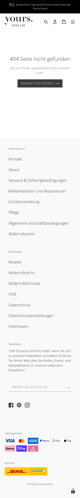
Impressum (18, 326)
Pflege (14, 212)
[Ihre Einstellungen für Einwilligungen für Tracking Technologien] (73, 491)
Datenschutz (20, 304)
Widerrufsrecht (22, 233)
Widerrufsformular (25, 283)
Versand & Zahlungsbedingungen (38, 180)
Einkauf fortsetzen (37, 83)
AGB (12, 294)
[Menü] (72, 21)
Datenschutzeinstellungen (31, 315)
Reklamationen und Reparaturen (37, 191)
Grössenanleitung (24, 201)
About (14, 169)
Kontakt (15, 159)
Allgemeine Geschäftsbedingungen (39, 223)
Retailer (15, 262)
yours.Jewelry (45, 484)
